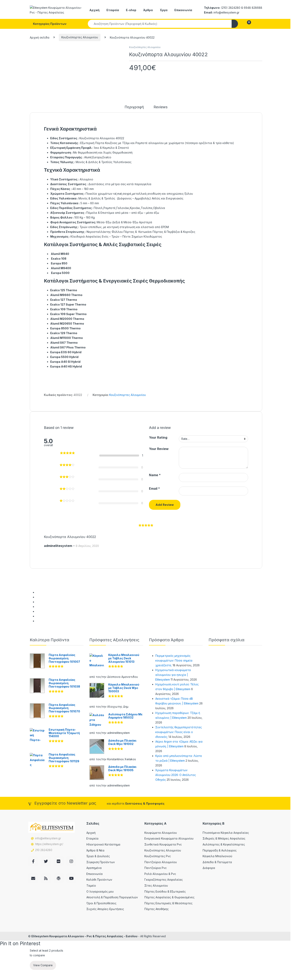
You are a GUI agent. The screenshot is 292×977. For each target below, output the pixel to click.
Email (154, 488)
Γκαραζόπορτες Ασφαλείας (163, 879)
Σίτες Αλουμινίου (156, 885)
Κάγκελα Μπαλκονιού (217, 856)
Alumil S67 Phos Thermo (68, 347)
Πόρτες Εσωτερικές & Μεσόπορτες (168, 903)
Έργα (163, 10)
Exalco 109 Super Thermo (68, 314)
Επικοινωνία (183, 10)
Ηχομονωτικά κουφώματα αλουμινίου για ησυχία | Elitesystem (173, 674)
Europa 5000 (60, 273)
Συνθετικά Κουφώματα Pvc (163, 844)
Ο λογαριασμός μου (100, 891)
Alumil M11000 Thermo (66, 338)
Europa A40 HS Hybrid (66, 366)
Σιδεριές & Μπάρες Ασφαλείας (224, 838)
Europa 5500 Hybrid (64, 357)
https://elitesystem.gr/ (49, 844)
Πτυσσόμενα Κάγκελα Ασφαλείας (226, 832)
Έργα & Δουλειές (98, 856)
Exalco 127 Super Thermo (68, 304)
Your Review (159, 449)
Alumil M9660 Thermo (66, 295)
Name (155, 475)
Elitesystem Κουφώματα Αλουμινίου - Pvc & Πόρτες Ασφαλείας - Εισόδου (84, 936)
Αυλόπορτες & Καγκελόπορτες (224, 844)
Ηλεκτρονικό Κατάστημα (103, 844)
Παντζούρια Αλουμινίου (160, 862)
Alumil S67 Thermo (64, 342)
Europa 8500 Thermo (65, 328)
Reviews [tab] (160, 107)
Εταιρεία (112, 10)
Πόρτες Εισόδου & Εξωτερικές (165, 891)
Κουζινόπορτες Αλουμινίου (79, 37)
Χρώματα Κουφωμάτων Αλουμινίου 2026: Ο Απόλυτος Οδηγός (175, 774)
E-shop (131, 10)
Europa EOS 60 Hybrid (65, 352)
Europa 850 (59, 263)
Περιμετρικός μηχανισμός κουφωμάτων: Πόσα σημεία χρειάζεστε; (173, 660)
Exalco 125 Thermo (63, 290)
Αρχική (94, 10)
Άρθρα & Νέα (95, 850)
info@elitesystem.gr (48, 838)
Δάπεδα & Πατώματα (217, 862)
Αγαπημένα (94, 868)
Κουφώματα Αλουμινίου (160, 832)
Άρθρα (148, 10)
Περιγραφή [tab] (134, 107)
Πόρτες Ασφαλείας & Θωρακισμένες (169, 897)
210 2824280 (43, 850)
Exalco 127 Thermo (63, 299)
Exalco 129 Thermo (63, 333)
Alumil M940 (60, 253)
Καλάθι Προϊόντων (99, 879)
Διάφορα (209, 868)
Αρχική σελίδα (39, 37)
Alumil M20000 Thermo (67, 318)
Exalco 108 (58, 258)
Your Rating (158, 437)
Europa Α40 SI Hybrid (65, 361)
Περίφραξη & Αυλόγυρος (220, 850)
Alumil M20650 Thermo (67, 323)
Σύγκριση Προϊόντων (100, 862)
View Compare (43, 965)
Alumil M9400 (60, 268)
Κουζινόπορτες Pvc (157, 856)
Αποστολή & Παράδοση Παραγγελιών (112, 897)
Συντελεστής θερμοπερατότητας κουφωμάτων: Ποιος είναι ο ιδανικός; (178, 731)
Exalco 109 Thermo (63, 309)
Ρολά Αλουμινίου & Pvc (160, 873)
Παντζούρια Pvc (155, 868)
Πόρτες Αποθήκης (156, 909)
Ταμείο (91, 885)
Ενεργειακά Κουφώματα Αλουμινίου (168, 838)
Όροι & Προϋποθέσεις (101, 903)
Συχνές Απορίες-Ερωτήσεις (105, 909)
